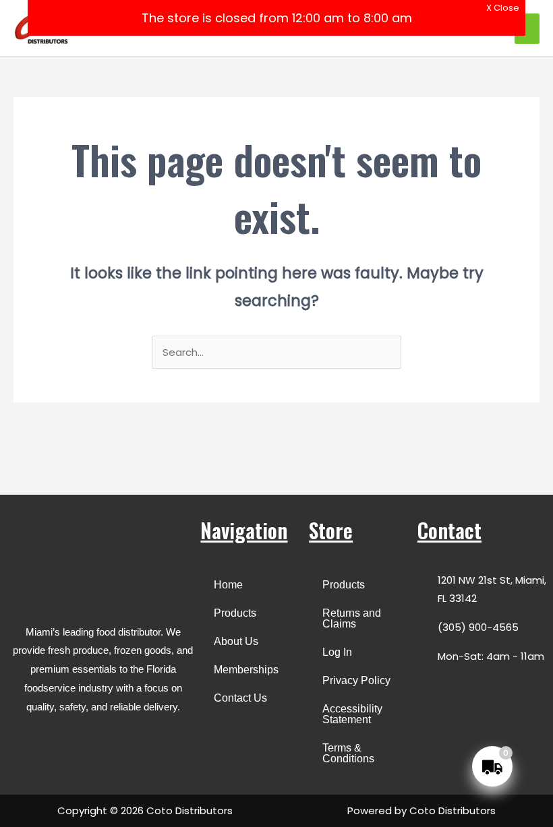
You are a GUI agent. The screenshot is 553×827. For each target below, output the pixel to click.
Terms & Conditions (348, 753)
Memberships (246, 669)
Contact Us (240, 698)
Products (235, 613)
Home (228, 584)
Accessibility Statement (352, 714)
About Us (236, 641)
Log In (337, 652)
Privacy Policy (356, 680)
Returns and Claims (351, 618)
